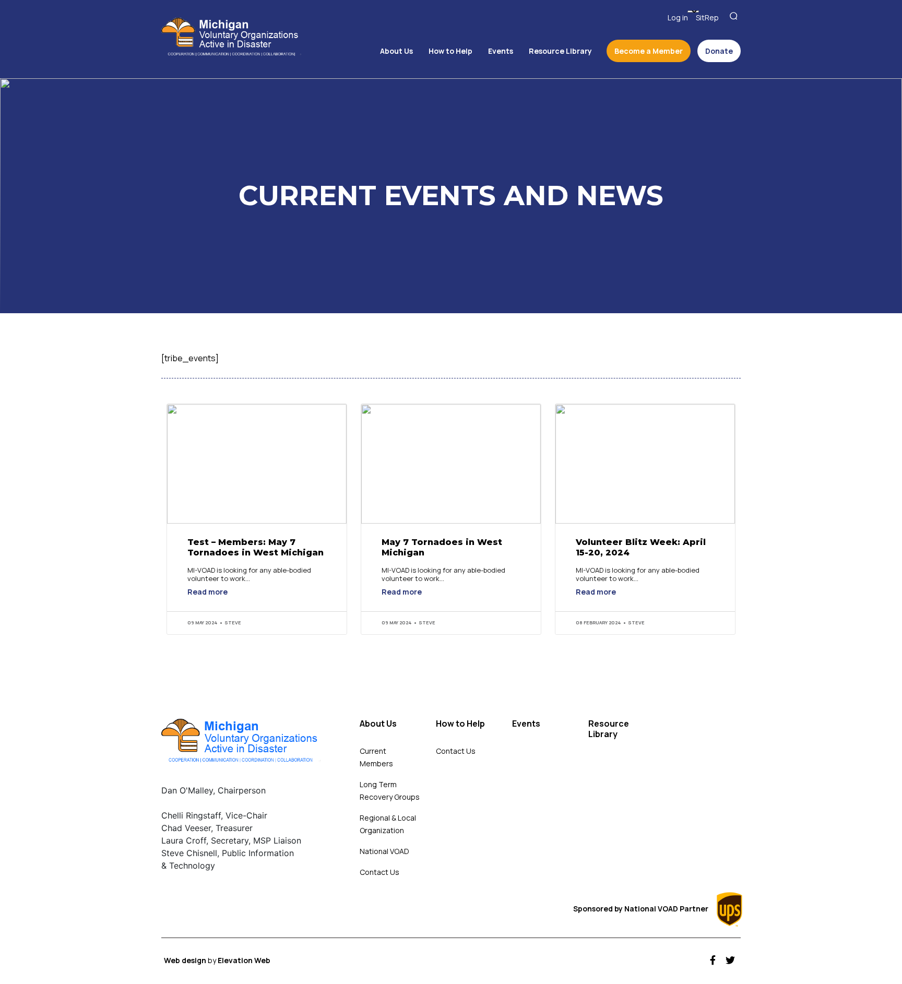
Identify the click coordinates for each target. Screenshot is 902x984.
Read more (207, 592)
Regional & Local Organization (388, 824)
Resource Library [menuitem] (560, 51)
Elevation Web (244, 960)
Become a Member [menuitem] (648, 51)
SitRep (707, 17)
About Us (378, 723)
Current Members (376, 757)
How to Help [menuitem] (450, 51)
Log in (678, 17)
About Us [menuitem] (396, 51)
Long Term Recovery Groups (390, 790)
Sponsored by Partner (641, 909)
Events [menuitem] (500, 51)
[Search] (735, 16)
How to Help (460, 723)
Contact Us (379, 872)
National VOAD (384, 851)
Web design (186, 960)
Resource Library (608, 729)
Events (526, 723)
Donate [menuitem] (719, 51)
